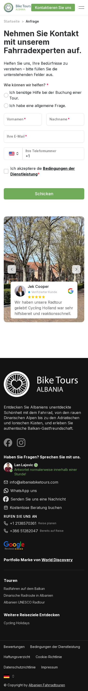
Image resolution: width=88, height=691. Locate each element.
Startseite (12, 21)
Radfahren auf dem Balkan (24, 589)
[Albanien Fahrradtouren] (44, 384)
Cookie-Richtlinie (49, 657)
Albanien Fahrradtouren (47, 685)
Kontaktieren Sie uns (53, 7)
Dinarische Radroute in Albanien (28, 595)
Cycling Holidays (17, 623)
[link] (44, 490)
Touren (10, 580)
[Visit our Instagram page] (21, 442)
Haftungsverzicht (17, 657)
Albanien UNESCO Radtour (24, 602)
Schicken (44, 193)
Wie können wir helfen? (26, 85)
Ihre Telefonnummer (41, 151)
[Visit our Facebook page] (8, 442)
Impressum (49, 667)
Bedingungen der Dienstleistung (55, 647)
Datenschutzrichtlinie (20, 667)
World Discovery (57, 559)
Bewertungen (14, 647)
